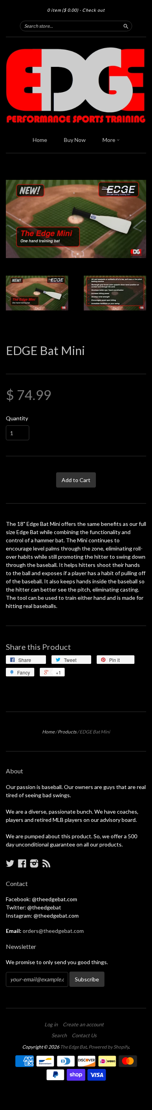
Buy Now (75, 139)
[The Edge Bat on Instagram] (34, 863)
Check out (93, 10)
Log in (51, 1024)
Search (59, 1035)
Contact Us (84, 1035)
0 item (62, 10)
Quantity (17, 418)
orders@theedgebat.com (53, 930)
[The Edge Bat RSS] (46, 863)
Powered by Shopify (108, 1047)
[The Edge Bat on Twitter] (10, 863)
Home (40, 139)
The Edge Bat (73, 1047)
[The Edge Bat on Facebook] (22, 863)
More (110, 139)
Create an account (83, 1024)
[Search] (126, 25)
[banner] (76, 84)
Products (67, 732)
